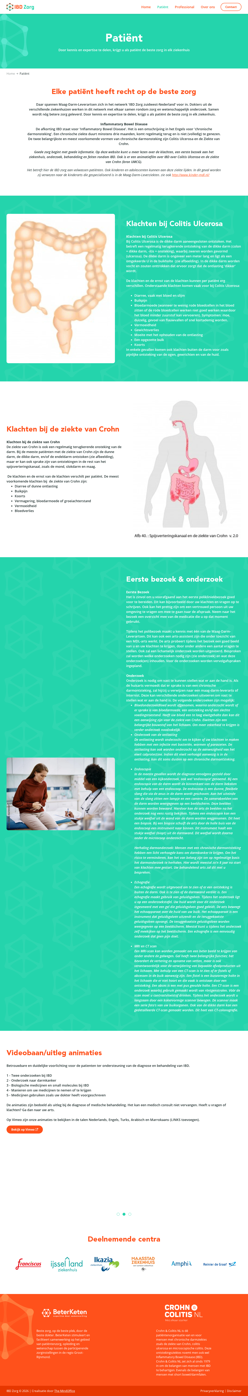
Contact (231, 7)
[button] (118, 1214)
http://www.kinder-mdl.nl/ (190, 175)
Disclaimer (234, 1391)
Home (146, 7)
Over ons (208, 7)
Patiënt (162, 7)
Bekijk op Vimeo (22, 1130)
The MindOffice (64, 1391)
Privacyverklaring (212, 1391)
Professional (184, 7)
